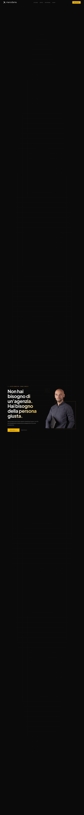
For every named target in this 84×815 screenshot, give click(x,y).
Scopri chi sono (24, 429)
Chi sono (36, 2)
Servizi (41, 2)
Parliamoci (76, 2)
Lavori (53, 2)
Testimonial (47, 2)
